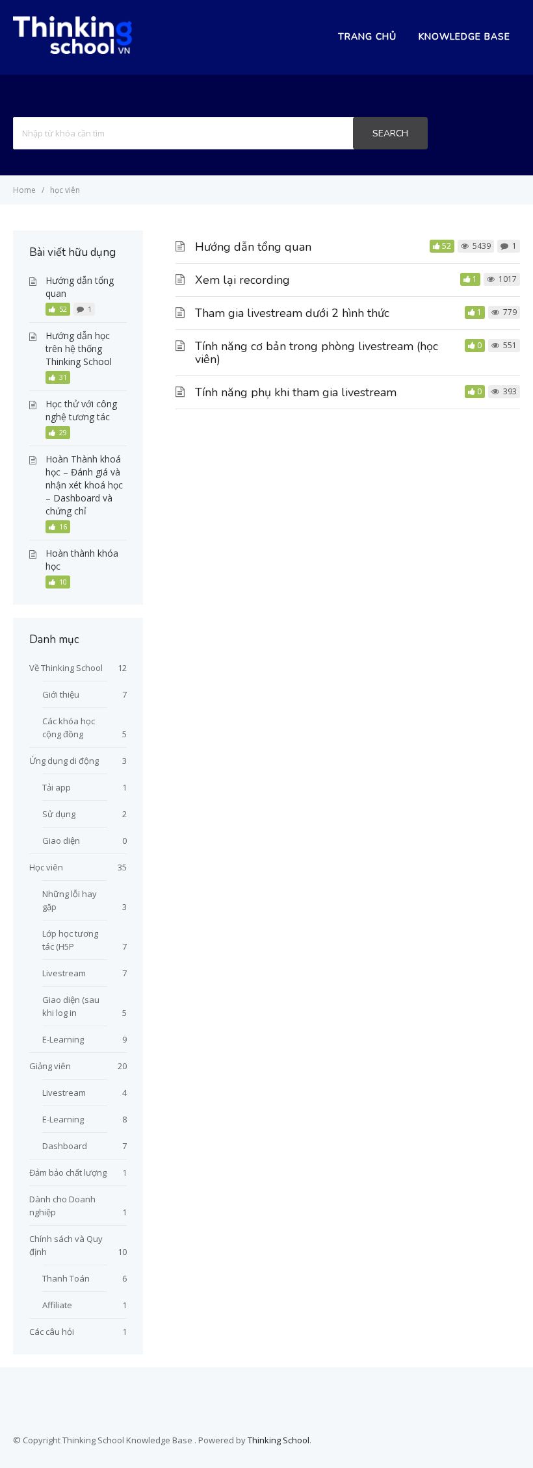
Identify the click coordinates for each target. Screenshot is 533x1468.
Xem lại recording (242, 280)
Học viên (46, 867)
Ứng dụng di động (64, 760)
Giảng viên (50, 1066)
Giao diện (61, 840)
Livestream (64, 973)
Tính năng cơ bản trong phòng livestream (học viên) (316, 352)
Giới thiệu (60, 694)
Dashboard (64, 1146)
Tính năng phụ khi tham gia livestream (295, 392)
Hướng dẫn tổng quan (253, 247)
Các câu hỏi (51, 1331)
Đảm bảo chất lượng (68, 1172)
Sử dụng (58, 814)
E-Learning (63, 1039)
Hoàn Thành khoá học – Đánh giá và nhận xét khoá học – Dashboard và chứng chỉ (84, 485)
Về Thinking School (66, 668)
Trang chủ (367, 37)
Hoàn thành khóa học (82, 559)
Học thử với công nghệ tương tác (81, 410)
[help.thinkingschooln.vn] (72, 50)
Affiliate (57, 1305)
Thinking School (278, 1440)
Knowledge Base (464, 37)
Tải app (56, 787)
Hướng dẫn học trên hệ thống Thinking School (79, 348)
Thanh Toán (66, 1278)
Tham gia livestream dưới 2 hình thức (292, 313)
